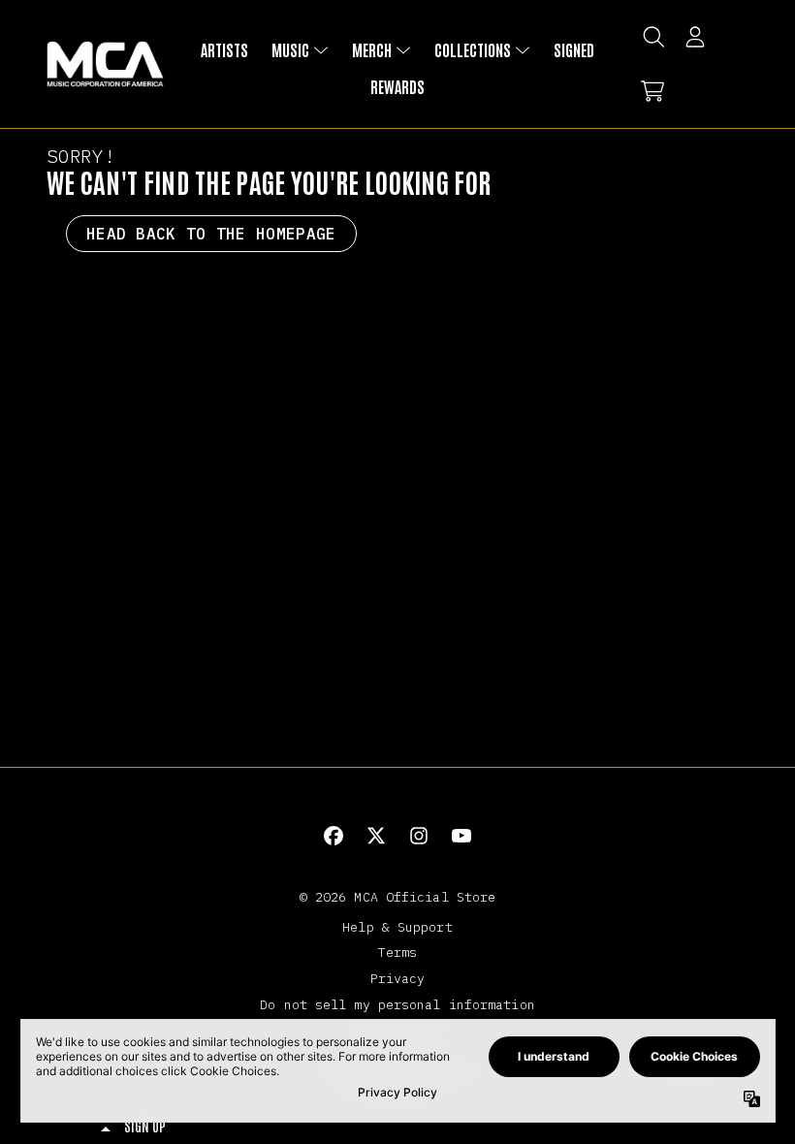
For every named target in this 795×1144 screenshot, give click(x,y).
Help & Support (397, 927)
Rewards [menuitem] (397, 86)
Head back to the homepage (211, 233)
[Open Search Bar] (652, 36)
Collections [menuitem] (472, 49)
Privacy (398, 978)
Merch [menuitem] (372, 49)
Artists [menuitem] (224, 49)
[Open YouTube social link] (461, 835)
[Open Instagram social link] (419, 835)
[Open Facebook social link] (333, 835)
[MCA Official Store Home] (105, 64)
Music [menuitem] (290, 49)
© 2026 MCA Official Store (398, 897)
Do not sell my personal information (397, 1004)
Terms (398, 952)
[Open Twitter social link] (376, 835)
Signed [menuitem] (574, 49)
